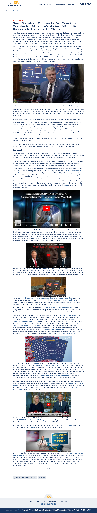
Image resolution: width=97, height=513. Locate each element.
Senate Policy (15, 509)
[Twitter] (83, 4)
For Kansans (60, 4)
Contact (71, 4)
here (89, 510)
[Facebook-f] (81, 4)
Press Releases (18, 10)
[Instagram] (86, 4)
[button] (77, 4)
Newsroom (48, 4)
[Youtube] (88, 4)
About (39, 4)
